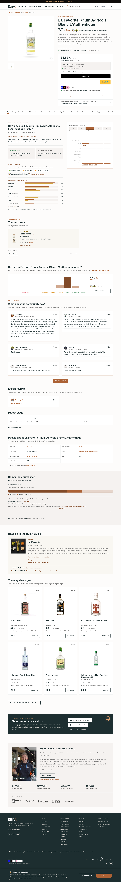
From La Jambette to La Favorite (39, 557)
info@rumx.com (14, 829)
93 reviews (20, 628)
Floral (13, 193)
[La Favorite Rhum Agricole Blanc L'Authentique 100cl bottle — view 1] (11, 66)
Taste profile (15, 112)
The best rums (46, 826)
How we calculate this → (15, 427)
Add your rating (100, 291)
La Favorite (83, 447)
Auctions (44, 829)
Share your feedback (104, 824)
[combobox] (79, 6)
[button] (31, 38)
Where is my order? (104, 821)
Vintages (63, 839)
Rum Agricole (63, 16)
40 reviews (91, 683)
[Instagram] (14, 834)
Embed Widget (83, 834)
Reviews (81, 824)
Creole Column (32, 456)
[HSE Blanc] (60, 604)
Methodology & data (85, 826)
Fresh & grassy (14, 170)
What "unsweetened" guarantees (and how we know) (44, 571)
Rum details (85, 112)
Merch (44, 834)
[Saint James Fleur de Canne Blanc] (25, 658)
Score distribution (41, 112)
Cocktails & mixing (41, 170)
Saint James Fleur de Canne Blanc (22, 675)
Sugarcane (11, 183)
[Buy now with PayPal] (105, 82)
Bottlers (62, 836)
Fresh (13, 197)
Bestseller (45, 824)
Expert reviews (64, 112)
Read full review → (16, 403)
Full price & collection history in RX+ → (73, 506)
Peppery (11, 190)
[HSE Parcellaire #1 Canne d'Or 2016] (96, 604)
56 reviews (56, 628)
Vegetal (10, 186)
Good (68, 30)
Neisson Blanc (15, 620)
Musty (10, 200)
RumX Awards (46, 831)
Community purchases (99, 112)
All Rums (44, 821)
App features (83, 829)
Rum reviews (53, 112)
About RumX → (47, 775)
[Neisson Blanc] (25, 604)
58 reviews (91, 628)
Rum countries (64, 831)
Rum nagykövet (20, 400)
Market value (75, 112)
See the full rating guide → (101, 270)
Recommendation (27, 112)
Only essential (87, 875)
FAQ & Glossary (65, 824)
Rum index (63, 841)
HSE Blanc (50, 620)
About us (82, 821)
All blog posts (64, 829)
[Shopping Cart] (111, 6)
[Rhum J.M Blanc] (60, 658)
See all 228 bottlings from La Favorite (24, 702)
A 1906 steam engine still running (39, 562)
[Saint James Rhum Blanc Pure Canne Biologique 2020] (96, 658)
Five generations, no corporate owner (41, 560)
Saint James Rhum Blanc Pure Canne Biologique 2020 (94, 676)
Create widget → (31, 465)
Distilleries (63, 834)
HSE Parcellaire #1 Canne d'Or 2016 (94, 620)
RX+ (80, 836)
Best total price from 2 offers (71, 68)
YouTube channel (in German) (50, 779)
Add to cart (85, 76)
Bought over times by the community (72, 72)
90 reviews (56, 683)
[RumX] (12, 6)
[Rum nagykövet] (12, 400)
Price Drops (63, 844)
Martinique (30, 447)
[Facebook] (10, 834)
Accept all (104, 875)
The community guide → (37, 174)
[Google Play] (111, 863)
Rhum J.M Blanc (52, 675)
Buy (8, 112)
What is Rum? (64, 821)
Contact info (101, 826)
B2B (80, 831)
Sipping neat (27, 170)
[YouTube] (18, 834)
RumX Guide (112, 112)
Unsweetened (83, 451)
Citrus (13, 203)
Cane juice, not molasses (35, 568)
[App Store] (106, 863)
